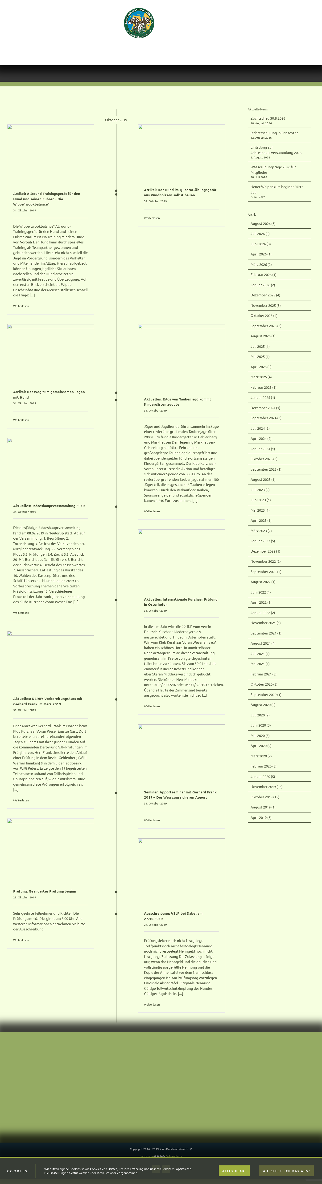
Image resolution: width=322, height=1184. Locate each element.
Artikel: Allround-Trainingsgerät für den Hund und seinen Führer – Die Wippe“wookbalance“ (46, 179)
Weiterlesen (21, 286)
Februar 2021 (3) (264, 654)
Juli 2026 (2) (260, 213)
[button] (288, 23)
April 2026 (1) (261, 234)
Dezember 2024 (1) (265, 388)
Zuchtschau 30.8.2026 (268, 98)
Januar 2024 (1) (263, 429)
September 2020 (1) (266, 674)
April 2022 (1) (261, 582)
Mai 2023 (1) (260, 490)
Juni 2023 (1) (261, 480)
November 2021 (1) (266, 603)
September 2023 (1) (266, 449)
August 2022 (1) (263, 562)
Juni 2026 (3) (261, 224)
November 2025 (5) (266, 285)
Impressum (147, 1136)
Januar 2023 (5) (263, 521)
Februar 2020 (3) (264, 746)
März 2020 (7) (261, 736)
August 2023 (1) (263, 459)
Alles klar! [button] (234, 1171)
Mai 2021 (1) (260, 644)
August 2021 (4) (263, 623)
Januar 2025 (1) (263, 377)
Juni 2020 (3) (261, 705)
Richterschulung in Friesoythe (274, 113)
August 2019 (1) (263, 787)
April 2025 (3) (261, 347)
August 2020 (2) (263, 685)
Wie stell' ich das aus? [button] (286, 1171)
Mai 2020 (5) (260, 715)
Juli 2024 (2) (260, 408)
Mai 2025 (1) (260, 336)
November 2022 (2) (266, 541)
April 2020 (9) (261, 725)
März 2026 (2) (261, 244)
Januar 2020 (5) (263, 756)
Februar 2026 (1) (264, 254)
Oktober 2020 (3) (264, 664)
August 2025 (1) (263, 316)
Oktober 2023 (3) (264, 439)
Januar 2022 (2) (263, 592)
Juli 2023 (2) (260, 470)
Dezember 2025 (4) (265, 275)
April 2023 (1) (261, 500)
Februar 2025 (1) (264, 367)
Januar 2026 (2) (263, 265)
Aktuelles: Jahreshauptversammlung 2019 (49, 486)
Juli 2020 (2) (260, 695)
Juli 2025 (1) (260, 326)
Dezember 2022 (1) (265, 531)
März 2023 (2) (261, 511)
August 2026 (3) (263, 203)
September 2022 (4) (266, 552)
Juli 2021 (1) (260, 633)
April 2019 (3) (261, 797)
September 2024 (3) (266, 398)
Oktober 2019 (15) (265, 777)
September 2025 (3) (266, 306)
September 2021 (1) (266, 613)
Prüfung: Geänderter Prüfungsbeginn (44, 871)
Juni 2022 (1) (261, 572)
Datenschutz (174, 1136)
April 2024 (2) (261, 418)
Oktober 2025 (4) (264, 295)
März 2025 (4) (261, 357)
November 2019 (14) (267, 766)
